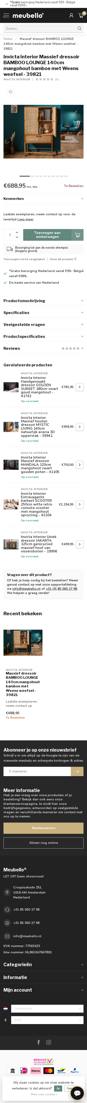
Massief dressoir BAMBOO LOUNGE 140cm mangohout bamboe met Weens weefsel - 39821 (40, 44)
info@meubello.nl (26, 589)
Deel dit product (62, 259)
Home (7, 39)
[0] (81, 15)
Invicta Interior (16, 79)
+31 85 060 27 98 (26, 909)
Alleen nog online (43, 843)
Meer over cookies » (44, 1094)
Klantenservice (43, 828)
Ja (58, 1088)
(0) (57, 79)
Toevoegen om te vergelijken (24, 259)
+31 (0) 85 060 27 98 (61, 589)
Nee (70, 1088)
